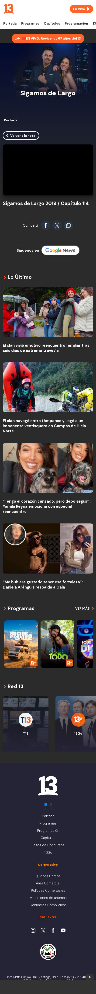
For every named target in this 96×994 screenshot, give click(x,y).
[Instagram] (33, 931)
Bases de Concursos (48, 845)
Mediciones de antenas (48, 898)
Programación (76, 23)
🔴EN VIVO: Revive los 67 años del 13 (51, 38)
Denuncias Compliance (48, 905)
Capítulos (52, 23)
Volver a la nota (22, 135)
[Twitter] (43, 931)
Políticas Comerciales (48, 890)
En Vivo (79, 9)
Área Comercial (48, 883)
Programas (30, 23)
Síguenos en (28, 250)
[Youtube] (63, 931)
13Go (48, 852)
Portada (10, 23)
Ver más (82, 608)
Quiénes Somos (48, 876)
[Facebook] (53, 931)
